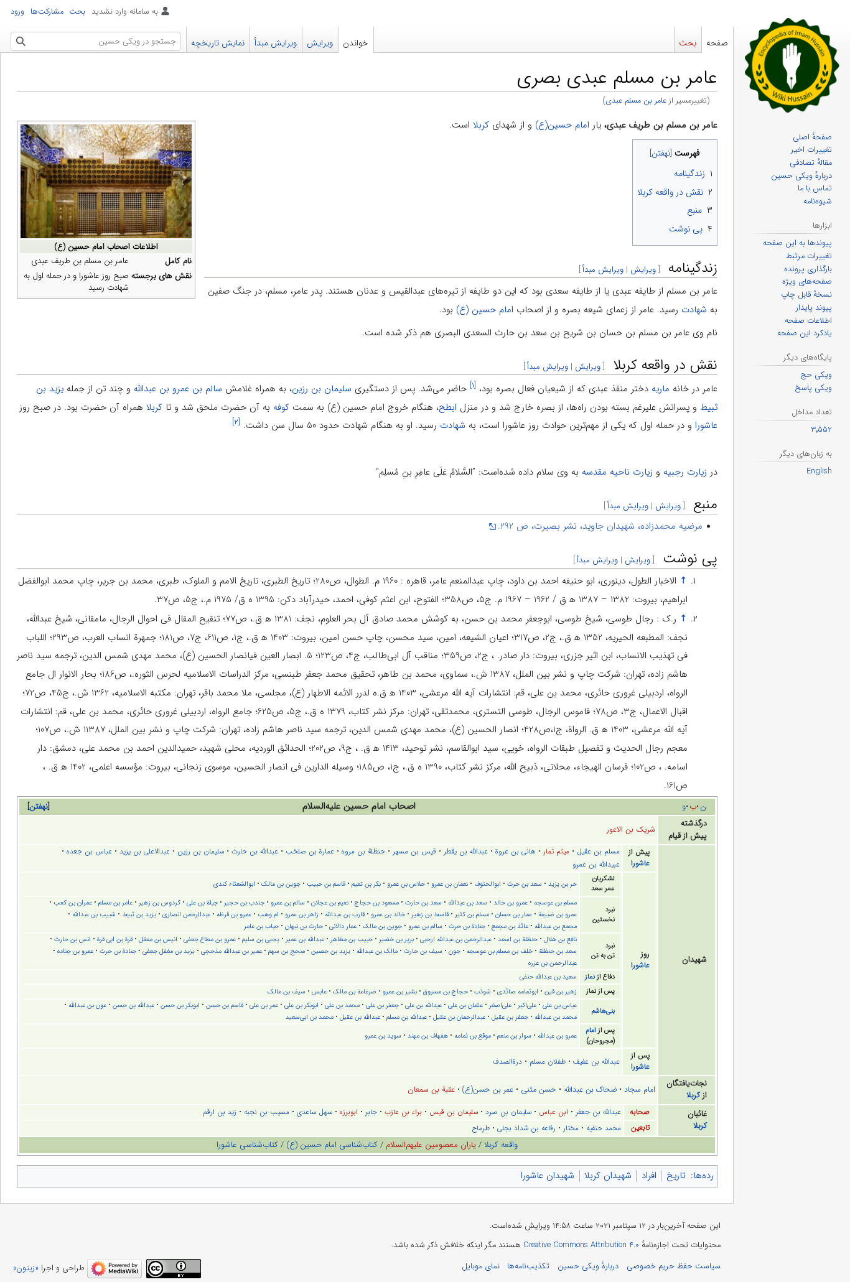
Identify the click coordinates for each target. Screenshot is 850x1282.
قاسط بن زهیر (430, 914)
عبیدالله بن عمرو (596, 864)
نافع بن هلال (560, 939)
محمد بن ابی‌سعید (310, 1017)
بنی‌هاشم (603, 1011)
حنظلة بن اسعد (518, 939)
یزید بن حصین (330, 951)
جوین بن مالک (281, 884)
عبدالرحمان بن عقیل (459, 1017)
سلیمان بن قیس (453, 1112)
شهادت (694, 309)
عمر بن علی (264, 1005)
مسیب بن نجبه (266, 1112)
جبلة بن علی (202, 903)
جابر (371, 1112)
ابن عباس (553, 1112)
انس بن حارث (72, 939)
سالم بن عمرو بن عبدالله (178, 388)
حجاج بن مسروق (445, 991)
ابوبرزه (349, 1112)
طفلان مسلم (548, 1061)
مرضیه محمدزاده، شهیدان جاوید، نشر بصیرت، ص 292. (600, 526)
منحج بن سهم (286, 951)
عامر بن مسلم (115, 903)
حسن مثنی (538, 1089)
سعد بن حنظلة (558, 951)
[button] (38, 807)
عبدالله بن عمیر (305, 939)
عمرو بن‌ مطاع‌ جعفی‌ (210, 939)
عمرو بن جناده (75, 951)
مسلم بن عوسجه (555, 903)
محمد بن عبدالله (556, 1017)
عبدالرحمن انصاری (186, 914)
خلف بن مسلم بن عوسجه (500, 951)
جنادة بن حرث (467, 926)
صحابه (640, 1112)
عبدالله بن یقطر (466, 851)
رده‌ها (703, 1175)
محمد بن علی (342, 1005)
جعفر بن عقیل (510, 1017)
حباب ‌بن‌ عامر (261, 926)
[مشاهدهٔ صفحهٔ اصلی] (791, 64)
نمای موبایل (481, 1266)
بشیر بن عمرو (400, 991)
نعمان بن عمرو (449, 884)
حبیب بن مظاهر (351, 939)
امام (591, 1030)
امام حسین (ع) (484, 309)
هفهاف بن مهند (428, 1036)
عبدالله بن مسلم (406, 1017)
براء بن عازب (403, 1112)
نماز (590, 977)
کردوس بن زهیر (159, 903)
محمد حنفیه (603, 1128)
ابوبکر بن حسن (180, 1005)
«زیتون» (26, 1268)
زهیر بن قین (560, 991)
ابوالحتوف (487, 884)
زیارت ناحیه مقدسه (617, 472)
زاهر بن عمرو (302, 914)
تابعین (640, 1127)
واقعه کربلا (501, 1144)
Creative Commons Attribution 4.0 (581, 1245)
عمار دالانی (343, 926)
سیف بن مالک (287, 991)
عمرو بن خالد (510, 903)
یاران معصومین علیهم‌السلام (431, 1144)
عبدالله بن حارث (254, 851)
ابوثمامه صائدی (517, 991)
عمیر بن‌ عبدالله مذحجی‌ (231, 951)
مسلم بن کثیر (472, 914)
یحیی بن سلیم (260, 939)
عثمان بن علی (465, 1005)
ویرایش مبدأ (602, 269)
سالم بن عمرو (288, 903)
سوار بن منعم (514, 1036)
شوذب (482, 991)
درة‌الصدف (507, 1061)
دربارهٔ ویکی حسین (588, 1266)
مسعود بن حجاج (377, 903)
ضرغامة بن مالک (354, 991)
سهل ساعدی (314, 1112)
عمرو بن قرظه (234, 914)
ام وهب (268, 914)
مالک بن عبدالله (377, 951)
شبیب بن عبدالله (94, 914)
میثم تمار (556, 851)
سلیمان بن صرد (508, 1112)
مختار (571, 1128)
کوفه (281, 407)
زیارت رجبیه (685, 472)
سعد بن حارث (423, 903)
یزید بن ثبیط (139, 914)
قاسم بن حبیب (326, 884)
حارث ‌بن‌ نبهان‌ (304, 926)
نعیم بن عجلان (329, 903)
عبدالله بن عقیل (360, 1017)
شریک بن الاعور (631, 829)
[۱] (473, 385)
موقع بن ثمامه (472, 1036)
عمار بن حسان (513, 914)
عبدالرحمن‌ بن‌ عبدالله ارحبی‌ (456, 939)
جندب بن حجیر (244, 903)
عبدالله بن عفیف (596, 1061)
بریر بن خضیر (396, 939)
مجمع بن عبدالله (556, 926)
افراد (649, 1175)
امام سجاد (639, 1089)
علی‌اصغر (500, 1005)
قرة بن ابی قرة (115, 939)
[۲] (236, 422)
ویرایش (643, 269)
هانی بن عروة (515, 851)
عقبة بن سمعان (431, 1089)
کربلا (481, 125)
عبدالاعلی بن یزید (144, 851)
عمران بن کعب (73, 903)
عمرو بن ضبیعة (557, 914)
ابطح (448, 407)
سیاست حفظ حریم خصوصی (674, 1266)
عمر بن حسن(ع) (487, 1089)
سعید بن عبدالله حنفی (548, 977)
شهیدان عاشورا (547, 1175)
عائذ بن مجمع (510, 926)
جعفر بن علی (382, 1005)
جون (454, 951)
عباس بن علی (560, 1005)
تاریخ (675, 1175)
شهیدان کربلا (608, 1175)
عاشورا (706, 425)
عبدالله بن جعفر (598, 1112)
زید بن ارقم (219, 1112)
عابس (319, 991)
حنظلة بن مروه (363, 851)
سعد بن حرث (524, 884)
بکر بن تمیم (366, 884)
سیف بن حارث (423, 951)
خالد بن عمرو (388, 914)
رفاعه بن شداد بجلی (526, 1128)
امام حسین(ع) (562, 125)
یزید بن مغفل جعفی (168, 951)
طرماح (481, 1128)
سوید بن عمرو (383, 1036)
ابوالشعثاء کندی (234, 884)
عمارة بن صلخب (310, 851)
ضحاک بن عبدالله (590, 1089)
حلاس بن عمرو (406, 884)
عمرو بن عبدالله (557, 1036)
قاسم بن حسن (224, 1005)
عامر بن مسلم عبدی (635, 101)
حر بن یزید (562, 884)
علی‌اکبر (527, 1005)
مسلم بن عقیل (598, 851)
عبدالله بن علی (423, 1005)
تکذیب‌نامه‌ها (528, 1266)
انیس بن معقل (158, 939)
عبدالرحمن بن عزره (552, 963)
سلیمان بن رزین (322, 388)
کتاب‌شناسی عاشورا (247, 1144)
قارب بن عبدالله (345, 914)
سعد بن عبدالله (467, 903)
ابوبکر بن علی (301, 1005)
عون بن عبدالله (87, 1005)
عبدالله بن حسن (133, 1005)
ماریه (661, 388)
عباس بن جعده (89, 851)
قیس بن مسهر (414, 851)
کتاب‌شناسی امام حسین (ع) (332, 1144)
